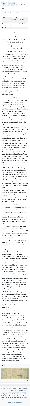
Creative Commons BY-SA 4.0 (21, 390)
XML (11, 28)
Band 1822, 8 (8, 13)
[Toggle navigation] (3, 9)
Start (2, 13)
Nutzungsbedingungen (15, 399)
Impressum (19, 402)
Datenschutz (11, 402)
